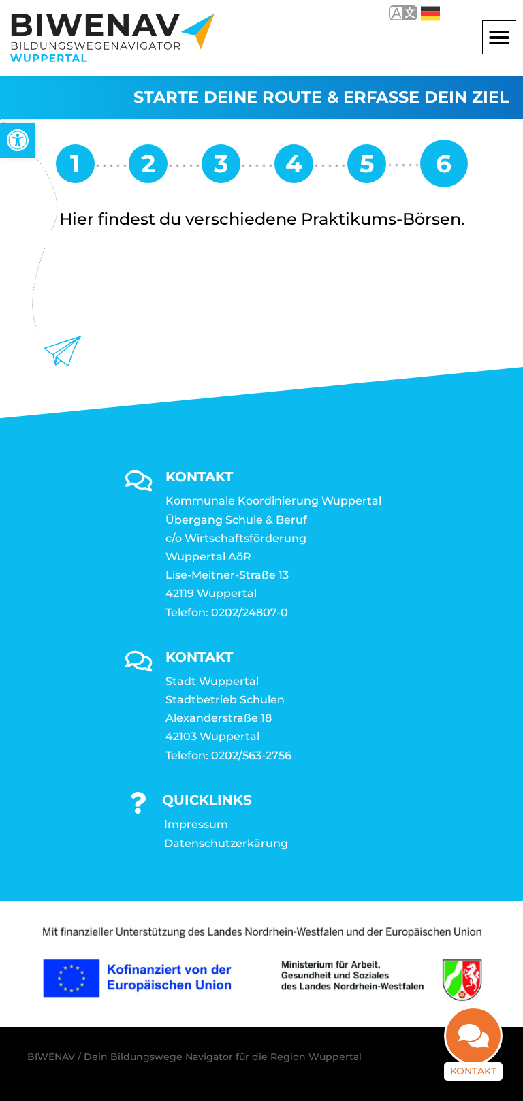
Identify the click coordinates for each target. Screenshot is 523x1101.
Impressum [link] (196, 824)
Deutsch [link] (420, 12)
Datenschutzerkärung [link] (226, 843)
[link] (17, 140)
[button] (499, 37)
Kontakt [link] (473, 1071)
